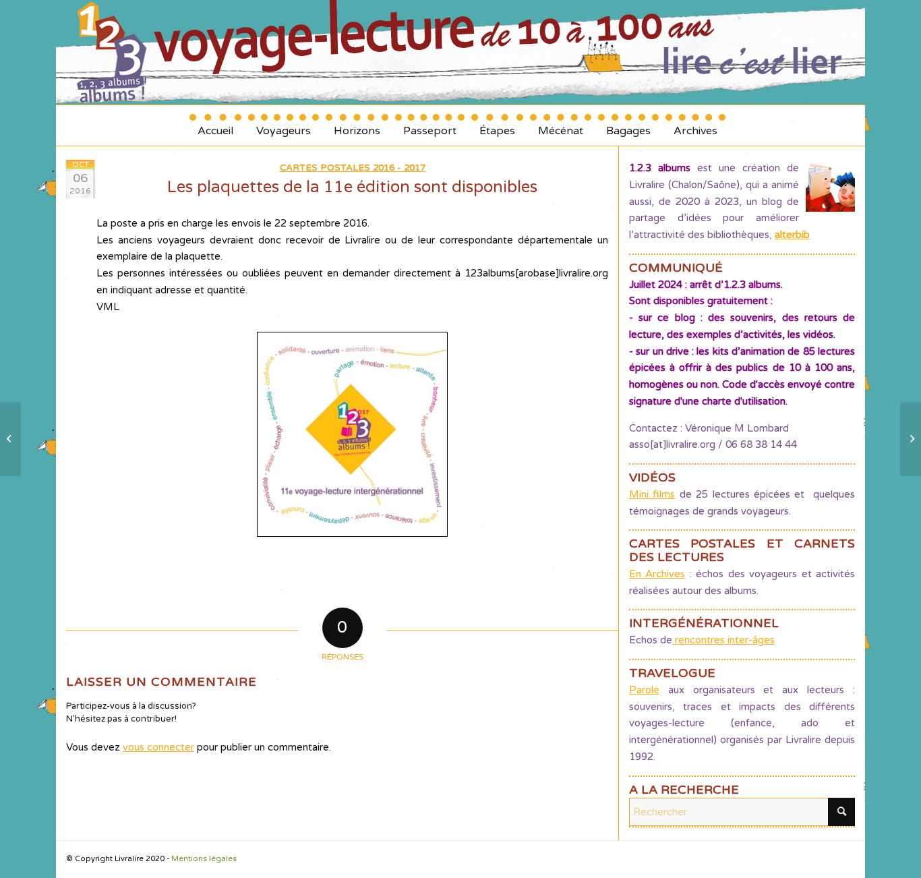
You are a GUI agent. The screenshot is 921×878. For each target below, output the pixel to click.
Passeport (429, 125)
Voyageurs (283, 125)
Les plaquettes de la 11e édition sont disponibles (352, 187)
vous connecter (158, 747)
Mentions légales (204, 858)
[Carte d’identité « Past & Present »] (10, 439)
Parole (644, 690)
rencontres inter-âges (723, 640)
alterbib (792, 235)
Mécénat (560, 125)
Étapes (497, 125)
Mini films (652, 494)
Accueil (215, 125)
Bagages (628, 125)
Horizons (357, 125)
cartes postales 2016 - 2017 (352, 168)
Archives (695, 125)
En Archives (657, 574)
